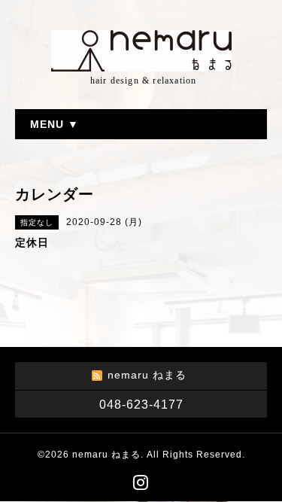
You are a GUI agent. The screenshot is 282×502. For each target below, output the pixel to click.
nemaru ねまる (106, 454)
